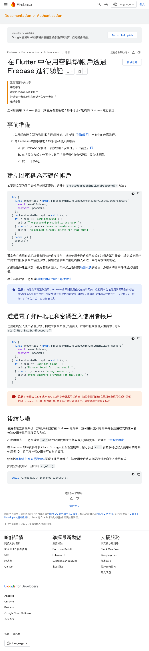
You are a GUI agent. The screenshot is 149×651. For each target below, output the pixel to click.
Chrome (9, 601)
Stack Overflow (110, 549)
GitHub (8, 566)
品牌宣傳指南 (108, 566)
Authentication (49, 15)
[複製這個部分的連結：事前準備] (34, 125)
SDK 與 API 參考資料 (15, 549)
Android (9, 595)
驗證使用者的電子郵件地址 (53, 279)
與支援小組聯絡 (110, 543)
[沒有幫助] (139, 52)
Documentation (17, 15)
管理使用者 (116, 440)
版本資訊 (106, 560)
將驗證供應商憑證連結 (30, 459)
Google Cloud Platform (17, 613)
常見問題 (106, 572)
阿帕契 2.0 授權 (104, 513)
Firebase (12, 52)
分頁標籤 (45, 298)
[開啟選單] (5, 4)
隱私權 (17, 633)
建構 (67, 52)
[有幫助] (133, 52)
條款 (6, 633)
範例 (6, 555)
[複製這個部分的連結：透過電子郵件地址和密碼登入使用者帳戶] (115, 317)
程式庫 (8, 560)
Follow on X (59, 555)
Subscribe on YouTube (65, 560)
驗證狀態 (86, 267)
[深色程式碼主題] (133, 194)
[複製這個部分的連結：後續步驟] (34, 419)
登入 (142, 4)
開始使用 (83, 135)
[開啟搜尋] (99, 4)
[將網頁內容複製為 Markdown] (79, 71)
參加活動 (58, 566)
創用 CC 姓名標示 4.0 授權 (63, 513)
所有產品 (9, 619)
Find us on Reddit (62, 549)
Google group (109, 555)
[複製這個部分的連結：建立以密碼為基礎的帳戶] (74, 176)
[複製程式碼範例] (139, 194)
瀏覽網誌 (58, 543)
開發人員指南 (12, 543)
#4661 (106, 401)
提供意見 (132, 62)
